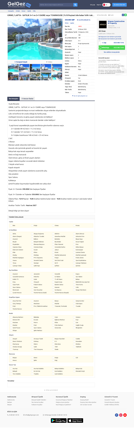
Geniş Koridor (80, 301)
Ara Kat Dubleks (39, 368)
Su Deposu (58, 290)
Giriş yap (92, 4)
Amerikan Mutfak (60, 236)
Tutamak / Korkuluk (61, 306)
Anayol (15, 338)
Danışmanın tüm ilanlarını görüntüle (110, 38)
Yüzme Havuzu (17, 309)
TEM (56, 346)
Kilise (56, 322)
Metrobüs (58, 344)
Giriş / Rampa (17, 303)
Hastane (15, 322)
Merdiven (37, 303)
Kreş (14, 282)
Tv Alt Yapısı (58, 279)
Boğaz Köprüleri (60, 338)
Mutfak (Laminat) (81, 255)
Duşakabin (16, 244)
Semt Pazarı (16, 327)
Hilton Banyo (80, 247)
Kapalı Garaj (58, 282)
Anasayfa (11, 11)
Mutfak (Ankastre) (60, 255)
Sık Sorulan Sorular (86, 404)
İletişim (9, 404)
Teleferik (78, 346)
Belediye (36, 317)
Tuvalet (78, 306)
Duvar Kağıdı (80, 241)
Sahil (35, 346)
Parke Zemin (80, 257)
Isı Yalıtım (57, 276)
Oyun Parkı (16, 284)
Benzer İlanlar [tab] (28, 99)
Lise (77, 322)
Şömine (78, 265)
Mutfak (57, 303)
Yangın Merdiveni (81, 290)
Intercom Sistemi (18, 249)
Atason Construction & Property (116, 22)
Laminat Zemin (80, 252)
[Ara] (75, 5)
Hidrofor (36, 276)
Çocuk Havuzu (17, 292)
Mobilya (36, 255)
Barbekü (57, 239)
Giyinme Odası (17, 247)
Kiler (14, 252)
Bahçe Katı (79, 368)
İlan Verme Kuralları (37, 402)
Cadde (78, 338)
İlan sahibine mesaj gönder (112, 52)
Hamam (57, 287)
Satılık (29, 11)
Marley (15, 255)
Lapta (72, 23)
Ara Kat (15, 368)
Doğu (35, 225)
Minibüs (78, 344)
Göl (77, 357)
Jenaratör (37, 274)
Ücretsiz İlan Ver (119, 4)
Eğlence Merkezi (60, 319)
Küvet (56, 252)
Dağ (56, 360)
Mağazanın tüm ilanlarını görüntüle (110, 36)
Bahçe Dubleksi (59, 368)
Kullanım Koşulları (37, 404)
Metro (36, 344)
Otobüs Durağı (17, 346)
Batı (14, 225)
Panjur (57, 257)
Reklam (9, 402)
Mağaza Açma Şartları (62, 402)
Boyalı (14, 241)
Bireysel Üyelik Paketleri (39, 400)
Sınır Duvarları (38, 290)
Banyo (57, 301)
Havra (35, 322)
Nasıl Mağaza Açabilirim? (63, 404)
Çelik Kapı (37, 265)
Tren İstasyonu (38, 349)
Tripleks (36, 374)
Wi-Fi (56, 263)
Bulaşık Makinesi (39, 241)
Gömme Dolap (38, 247)
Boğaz (15, 357)
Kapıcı (77, 274)
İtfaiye (15, 330)
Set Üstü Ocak (59, 260)
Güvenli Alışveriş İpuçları (111, 402)
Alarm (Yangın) (17, 236)
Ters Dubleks (17, 374)
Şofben (57, 265)
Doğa (56, 357)
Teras (14, 263)
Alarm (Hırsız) (80, 233)
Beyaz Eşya (79, 239)
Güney (57, 225)
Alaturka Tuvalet (39, 236)
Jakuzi (57, 249)
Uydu (35, 279)
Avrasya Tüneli (38, 338)
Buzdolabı (58, 241)
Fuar (77, 319)
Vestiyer (36, 263)
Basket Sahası (59, 284)
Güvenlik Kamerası (18, 276)
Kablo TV (16, 279)
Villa (34, 11)
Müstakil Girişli (80, 371)
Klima (35, 252)
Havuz (15, 360)
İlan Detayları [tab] (13, 99)
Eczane (36, 319)
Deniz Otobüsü (17, 341)
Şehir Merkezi (38, 330)
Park (14, 306)
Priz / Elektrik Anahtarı (41, 306)
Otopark (36, 282)
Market (15, 325)
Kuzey (77, 225)
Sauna (15, 260)
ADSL (14, 233)
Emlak (18, 11)
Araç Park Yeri (17, 301)
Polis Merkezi (59, 325)
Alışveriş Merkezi (18, 317)
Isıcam (36, 249)
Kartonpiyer (79, 249)
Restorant (16, 290)
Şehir (35, 360)
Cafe (77, 287)
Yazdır (112, 15)
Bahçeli (15, 371)
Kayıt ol (99, 4)
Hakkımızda (11, 400)
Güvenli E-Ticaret (109, 400)
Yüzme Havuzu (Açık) (40, 292)
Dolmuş (36, 341)
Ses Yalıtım (79, 276)
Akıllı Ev (57, 233)
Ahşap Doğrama (39, 233)
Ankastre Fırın (80, 236)
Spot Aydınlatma (81, 260)
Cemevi (78, 317)
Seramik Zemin (38, 260)
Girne (66, 23)
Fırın (77, 244)
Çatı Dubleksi (59, 374)
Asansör (15, 239)
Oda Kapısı (79, 303)
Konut (23, 11)
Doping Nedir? (84, 400)
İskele (56, 349)
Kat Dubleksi (58, 371)
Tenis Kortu (79, 284)
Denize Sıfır (16, 319)
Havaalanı (79, 341)
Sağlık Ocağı (79, 325)
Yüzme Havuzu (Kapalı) (62, 292)
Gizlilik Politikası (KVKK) (111, 404)
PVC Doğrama (38, 257)
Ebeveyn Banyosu (39, 244)
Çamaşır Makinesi (81, 263)
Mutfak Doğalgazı (18, 257)
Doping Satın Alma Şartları (88, 402)
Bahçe (77, 279)
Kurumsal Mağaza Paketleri (64, 400)
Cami (56, 317)
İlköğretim (79, 327)
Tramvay (15, 349)
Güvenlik (57, 274)
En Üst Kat (37, 371)
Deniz (35, 357)
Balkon (36, 239)
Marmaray (16, 344)
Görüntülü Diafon (60, 247)
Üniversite (58, 327)
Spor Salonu (16, 287)
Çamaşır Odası (17, 265)
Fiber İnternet (59, 244)
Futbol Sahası (38, 284)
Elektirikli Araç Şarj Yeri (83, 282)
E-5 (56, 341)
